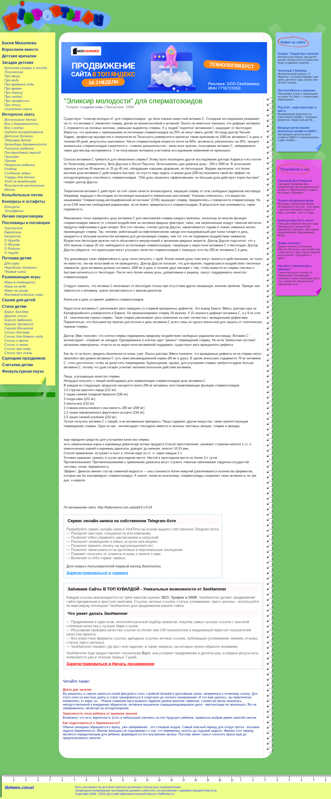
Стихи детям (14, 306)
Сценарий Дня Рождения (295, 180)
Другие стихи (15, 316)
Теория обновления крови (296, 200)
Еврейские (12, 232)
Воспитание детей (20, 119)
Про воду (11, 80)
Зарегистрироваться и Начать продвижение (110, 664)
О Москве (12, 244)
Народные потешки (20, 267)
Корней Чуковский (18, 324)
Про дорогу (13, 92)
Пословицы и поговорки (26, 223)
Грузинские (13, 228)
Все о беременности (21, 124)
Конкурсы (12, 207)
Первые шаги (15, 271)
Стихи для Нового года (23, 336)
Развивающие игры (21, 277)
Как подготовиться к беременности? (91, 723)
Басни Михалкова (19, 43)
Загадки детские (17, 62)
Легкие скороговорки (22, 216)
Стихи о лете (16, 345)
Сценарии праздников (23, 358)
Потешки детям (17, 258)
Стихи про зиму (17, 349)
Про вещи (12, 76)
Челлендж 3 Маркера (292, 70)
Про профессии (17, 101)
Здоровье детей (17, 140)
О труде (11, 253)
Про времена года (19, 84)
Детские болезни (18, 136)
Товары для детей (19, 177)
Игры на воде (15, 286)
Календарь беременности (25, 144)
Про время (12, 88)
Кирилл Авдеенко (18, 320)
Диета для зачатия (77, 689)
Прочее (10, 161)
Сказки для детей (18, 300)
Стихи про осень (18, 353)
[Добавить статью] (19, 787)
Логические (13, 72)
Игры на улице (16, 290)
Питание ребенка (19, 148)
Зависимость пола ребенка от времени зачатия (100, 713)
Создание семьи (17, 173)
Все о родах (14, 128)
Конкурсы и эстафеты (23, 201)
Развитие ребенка (19, 165)
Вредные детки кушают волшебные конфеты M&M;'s (297, 129)
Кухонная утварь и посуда (25, 68)
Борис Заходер (16, 312)
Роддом (10, 169)
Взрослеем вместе (20, 49)
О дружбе (12, 240)
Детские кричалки (19, 56)
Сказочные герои (18, 109)
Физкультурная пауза (23, 371)
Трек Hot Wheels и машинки (296, 90)
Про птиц (12, 105)
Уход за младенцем (20, 181)
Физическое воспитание (24, 185)
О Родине (12, 248)
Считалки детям (17, 365)
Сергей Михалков (18, 328)
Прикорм (11, 156)
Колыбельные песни (22, 195)
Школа (9, 189)
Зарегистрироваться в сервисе (97, 573)
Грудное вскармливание (23, 132)
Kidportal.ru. (55, 16)
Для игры (11, 263)
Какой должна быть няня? (296, 220)
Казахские (12, 236)
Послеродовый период (22, 152)
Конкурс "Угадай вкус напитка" (298, 53)
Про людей (13, 96)
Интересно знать (18, 114)
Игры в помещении (19, 282)
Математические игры (23, 294)
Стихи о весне (16, 340)
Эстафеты (14, 211)
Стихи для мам (17, 332)
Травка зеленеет (289, 243)
